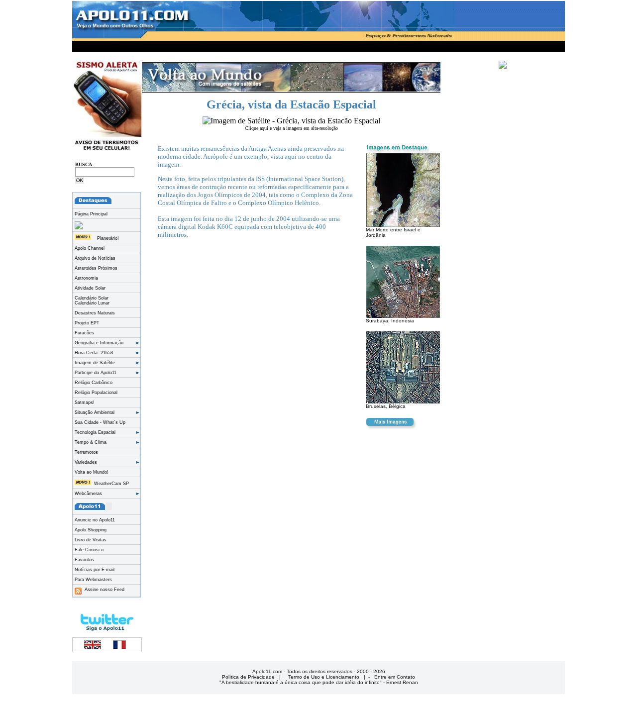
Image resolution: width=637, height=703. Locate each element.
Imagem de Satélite (95, 362)
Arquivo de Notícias (95, 258)
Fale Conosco (89, 549)
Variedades (86, 462)
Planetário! (108, 238)
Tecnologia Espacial (95, 432)
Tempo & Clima (90, 442)
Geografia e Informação (99, 342)
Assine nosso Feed (103, 589)
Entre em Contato (394, 677)
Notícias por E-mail (94, 569)
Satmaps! (85, 402)
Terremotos (86, 452)
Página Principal (91, 213)
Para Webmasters (93, 579)
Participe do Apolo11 (95, 372)
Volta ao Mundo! (91, 472)
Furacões (84, 332)
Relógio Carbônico (93, 382)
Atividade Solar (90, 288)
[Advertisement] (318, 44)
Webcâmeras (88, 493)
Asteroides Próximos (96, 268)
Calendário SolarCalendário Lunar (92, 300)
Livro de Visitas (90, 539)
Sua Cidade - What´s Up (100, 422)
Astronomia (86, 278)
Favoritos (84, 559)
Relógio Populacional (96, 392)
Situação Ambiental (94, 412)
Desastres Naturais (95, 312)
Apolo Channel (90, 248)
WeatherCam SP (111, 483)
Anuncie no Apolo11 (95, 519)
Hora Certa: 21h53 (94, 352)
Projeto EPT (87, 322)
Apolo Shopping (90, 529)
